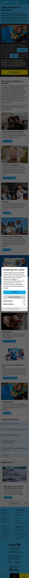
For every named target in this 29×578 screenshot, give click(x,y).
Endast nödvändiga (14, 297)
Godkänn (14, 292)
